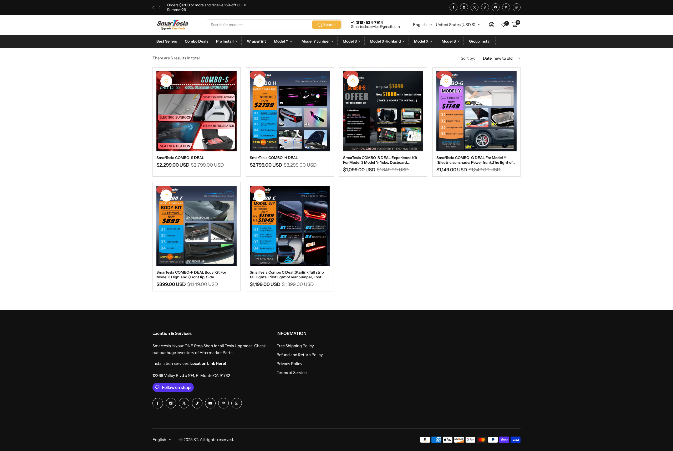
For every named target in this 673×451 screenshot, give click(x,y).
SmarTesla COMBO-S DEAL (180, 157)
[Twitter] (474, 7)
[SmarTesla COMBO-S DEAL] (196, 111)
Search (329, 24)
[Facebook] (453, 7)
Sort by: (468, 58)
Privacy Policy (289, 363)
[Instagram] (464, 7)
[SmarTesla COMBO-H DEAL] (290, 111)
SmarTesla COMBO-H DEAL (274, 157)
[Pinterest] (506, 7)
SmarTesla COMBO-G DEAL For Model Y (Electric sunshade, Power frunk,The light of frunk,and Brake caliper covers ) (474, 160)
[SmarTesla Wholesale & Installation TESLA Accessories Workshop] (172, 24)
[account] (491, 24)
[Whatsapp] (517, 7)
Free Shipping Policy (295, 345)
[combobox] (274, 24)
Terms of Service (292, 372)
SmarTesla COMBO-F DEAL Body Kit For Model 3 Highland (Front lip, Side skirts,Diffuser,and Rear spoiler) (191, 274)
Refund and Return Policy (300, 354)
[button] (153, 7)
